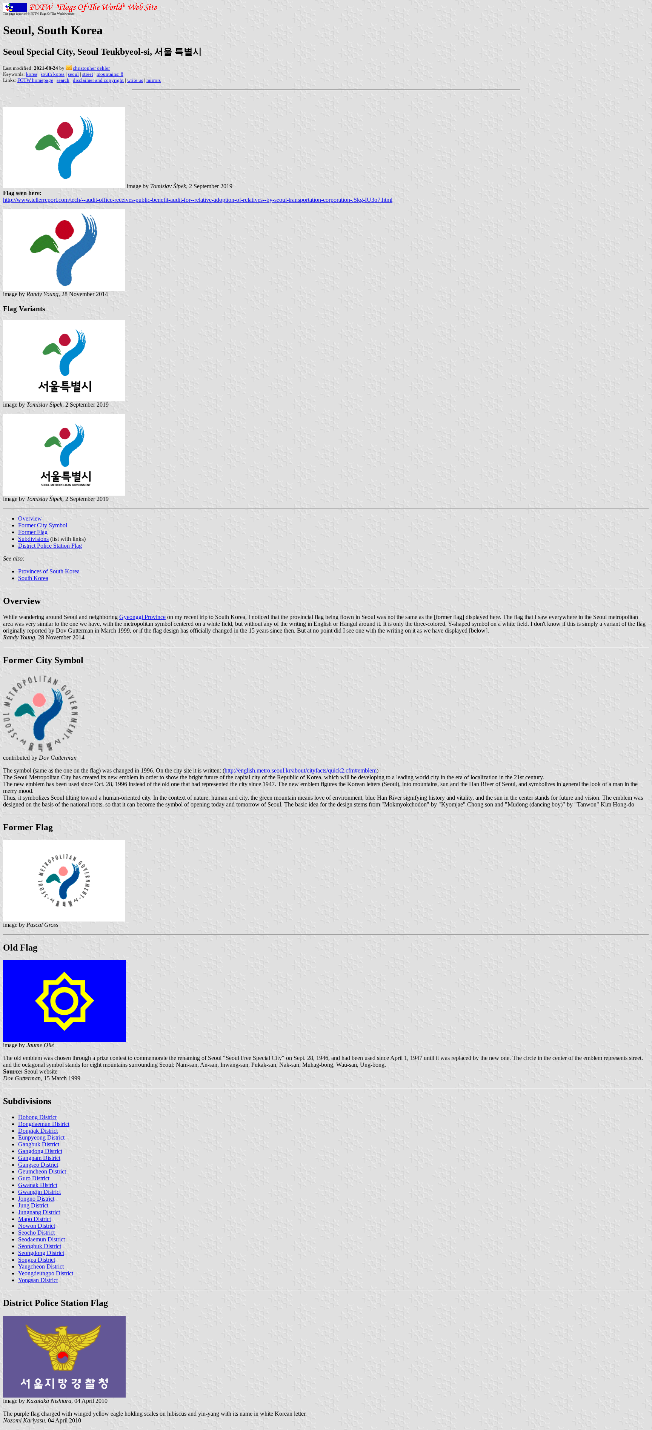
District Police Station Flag (50, 545)
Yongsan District (38, 1280)
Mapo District (34, 1219)
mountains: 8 (110, 74)
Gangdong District (40, 1151)
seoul (73, 74)
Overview (30, 518)
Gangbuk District (38, 1144)
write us (135, 80)
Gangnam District (39, 1158)
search (63, 80)
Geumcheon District (42, 1171)
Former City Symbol (42, 525)
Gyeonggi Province (142, 617)
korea (31, 74)
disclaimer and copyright (98, 80)
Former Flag (33, 532)
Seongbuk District (39, 1246)
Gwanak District (37, 1185)
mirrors (153, 80)
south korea (53, 74)
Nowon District (36, 1226)
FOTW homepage (35, 80)
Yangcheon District (41, 1266)
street (87, 74)
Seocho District (36, 1232)
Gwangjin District (39, 1192)
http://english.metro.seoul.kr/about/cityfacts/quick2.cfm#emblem (301, 770)
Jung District (33, 1205)
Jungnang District (39, 1212)
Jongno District (36, 1198)
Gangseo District (38, 1164)
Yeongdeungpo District (45, 1273)
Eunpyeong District (41, 1137)
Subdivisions (33, 539)
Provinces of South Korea (49, 571)
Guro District (33, 1178)
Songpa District (36, 1259)
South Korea (33, 578)
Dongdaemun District (43, 1124)
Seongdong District (41, 1253)
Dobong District (37, 1117)
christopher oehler (91, 68)
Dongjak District (38, 1130)
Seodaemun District (41, 1239)
